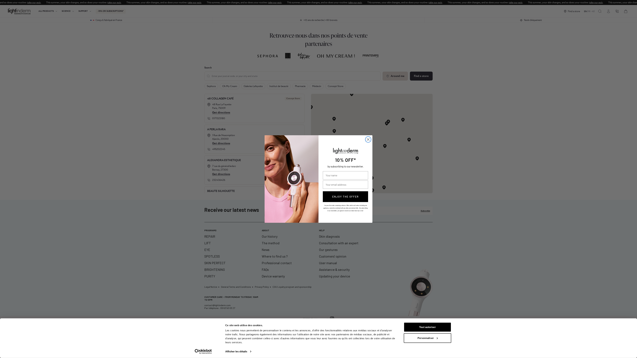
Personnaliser (426, 337)
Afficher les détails (236, 351)
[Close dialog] (368, 139)
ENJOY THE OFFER (345, 196)
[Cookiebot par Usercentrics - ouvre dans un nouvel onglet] (203, 351)
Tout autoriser (427, 327)
